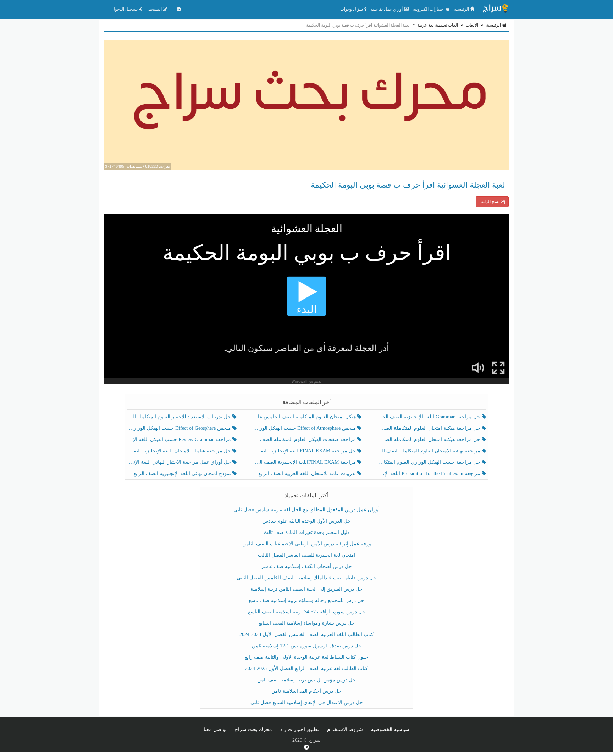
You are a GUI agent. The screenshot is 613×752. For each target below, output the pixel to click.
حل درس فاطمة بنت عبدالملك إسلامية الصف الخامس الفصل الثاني (306, 577)
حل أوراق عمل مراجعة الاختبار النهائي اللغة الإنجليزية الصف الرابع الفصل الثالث (179, 462)
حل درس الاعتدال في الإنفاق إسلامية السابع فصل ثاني (306, 702)
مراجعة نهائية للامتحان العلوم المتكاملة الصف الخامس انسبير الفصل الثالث (429, 450)
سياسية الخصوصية (390, 729)
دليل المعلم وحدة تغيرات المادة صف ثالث (306, 532)
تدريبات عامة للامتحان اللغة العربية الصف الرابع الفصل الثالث (304, 473)
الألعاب (472, 25)
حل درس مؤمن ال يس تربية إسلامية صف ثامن (306, 680)
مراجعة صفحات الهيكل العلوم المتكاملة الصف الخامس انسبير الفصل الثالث (304, 439)
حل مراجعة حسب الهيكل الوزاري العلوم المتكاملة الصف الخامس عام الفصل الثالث (429, 462)
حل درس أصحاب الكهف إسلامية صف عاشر (306, 566)
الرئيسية (462, 9)
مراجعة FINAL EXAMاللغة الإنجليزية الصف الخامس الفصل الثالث (304, 462)
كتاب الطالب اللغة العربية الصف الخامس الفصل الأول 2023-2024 (306, 634)
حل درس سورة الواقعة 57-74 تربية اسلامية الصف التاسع (306, 611)
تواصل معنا (215, 729)
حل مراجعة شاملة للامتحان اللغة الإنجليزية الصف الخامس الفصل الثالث (179, 450)
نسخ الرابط (490, 201)
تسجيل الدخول (125, 9)
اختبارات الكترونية (429, 9)
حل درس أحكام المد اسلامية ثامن (306, 691)
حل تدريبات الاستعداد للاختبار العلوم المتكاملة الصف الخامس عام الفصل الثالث (179, 416)
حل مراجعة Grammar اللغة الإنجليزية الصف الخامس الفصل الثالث (429, 416)
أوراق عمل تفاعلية (387, 9)
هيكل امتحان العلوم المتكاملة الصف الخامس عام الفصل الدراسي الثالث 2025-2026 (304, 416)
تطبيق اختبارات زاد (299, 729)
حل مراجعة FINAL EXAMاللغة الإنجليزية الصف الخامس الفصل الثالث (304, 450)
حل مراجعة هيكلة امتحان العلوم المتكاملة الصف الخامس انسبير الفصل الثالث (429, 428)
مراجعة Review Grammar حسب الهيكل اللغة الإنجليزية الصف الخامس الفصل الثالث (179, 439)
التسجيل (155, 9)
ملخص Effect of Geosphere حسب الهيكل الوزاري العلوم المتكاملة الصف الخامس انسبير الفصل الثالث (179, 428)
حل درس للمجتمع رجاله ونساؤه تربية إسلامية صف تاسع (306, 600)
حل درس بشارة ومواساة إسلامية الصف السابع (307, 623)
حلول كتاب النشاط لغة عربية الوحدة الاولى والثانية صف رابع (306, 657)
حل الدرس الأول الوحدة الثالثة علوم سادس (306, 521)
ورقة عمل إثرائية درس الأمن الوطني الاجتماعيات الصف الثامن (306, 543)
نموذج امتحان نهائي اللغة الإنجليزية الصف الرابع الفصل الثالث (179, 473)
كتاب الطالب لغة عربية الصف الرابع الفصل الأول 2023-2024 (306, 668)
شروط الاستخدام (345, 729)
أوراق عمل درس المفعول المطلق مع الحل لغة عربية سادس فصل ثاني (306, 509)
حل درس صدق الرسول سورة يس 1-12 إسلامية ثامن (306, 645)
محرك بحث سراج (253, 729)
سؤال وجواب (352, 9)
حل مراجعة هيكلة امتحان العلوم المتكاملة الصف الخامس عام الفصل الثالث (429, 439)
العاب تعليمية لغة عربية (438, 25)
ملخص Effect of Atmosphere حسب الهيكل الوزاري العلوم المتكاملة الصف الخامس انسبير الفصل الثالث (304, 428)
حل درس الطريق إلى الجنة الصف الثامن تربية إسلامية (306, 589)
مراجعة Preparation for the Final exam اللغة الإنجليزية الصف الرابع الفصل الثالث (429, 473)
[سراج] (495, 9)
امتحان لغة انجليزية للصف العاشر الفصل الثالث (306, 555)
